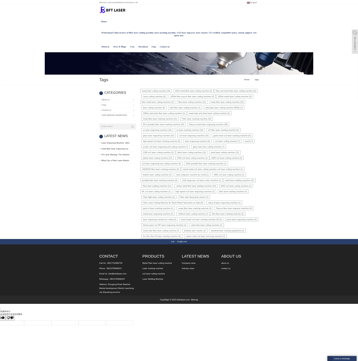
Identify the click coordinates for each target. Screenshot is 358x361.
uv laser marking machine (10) (189, 130)
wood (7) (249, 141)
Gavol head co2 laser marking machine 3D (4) (201, 219)
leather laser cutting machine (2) (157, 175)
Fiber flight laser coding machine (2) (159, 197)
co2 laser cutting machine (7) (227, 141)
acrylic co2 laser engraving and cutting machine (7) (165, 147)
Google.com (182, 242)
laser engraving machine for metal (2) (159, 219)
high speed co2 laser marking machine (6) (161, 141)
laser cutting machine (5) (154, 107)
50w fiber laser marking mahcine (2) (228, 214)
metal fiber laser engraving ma (114, 149)
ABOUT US (231, 256)
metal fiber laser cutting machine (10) (227, 102)
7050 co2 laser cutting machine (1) (192, 158)
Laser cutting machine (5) (154, 96)
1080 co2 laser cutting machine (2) (226, 158)
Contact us (165, 47)
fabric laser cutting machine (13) (191, 152)
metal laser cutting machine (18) (156, 91)
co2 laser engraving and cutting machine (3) (161, 163)
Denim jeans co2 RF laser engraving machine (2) (164, 225)
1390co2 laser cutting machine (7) (193, 214)
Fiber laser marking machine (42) (196, 119)
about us (225, 263)
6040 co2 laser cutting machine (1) (236, 186)
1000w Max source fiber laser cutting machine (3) (192, 96)
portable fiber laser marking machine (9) (159, 180)
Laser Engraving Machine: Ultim (115, 143)
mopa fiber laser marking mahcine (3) (194, 208)
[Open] (355, 42)
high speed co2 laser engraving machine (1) (195, 191)
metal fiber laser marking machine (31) (160, 119)
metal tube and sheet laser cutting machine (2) (209, 113)
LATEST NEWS (195, 256)
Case (132, 47)
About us (105, 47)
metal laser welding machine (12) (239, 180)
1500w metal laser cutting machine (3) (235, 96)
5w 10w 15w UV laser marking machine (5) (162, 236)
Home (104, 21)
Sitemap (194, 300)
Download (143, 47)
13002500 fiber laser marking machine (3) (160, 169)
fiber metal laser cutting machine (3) (158, 102)
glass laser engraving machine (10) (158, 135)
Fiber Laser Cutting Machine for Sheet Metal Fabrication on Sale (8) (173, 203)
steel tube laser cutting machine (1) (206, 225)
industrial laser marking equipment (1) (227, 230)
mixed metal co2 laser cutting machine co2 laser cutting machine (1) (213, 169)
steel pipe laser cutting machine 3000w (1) (224, 107)
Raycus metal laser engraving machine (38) (208, 124)
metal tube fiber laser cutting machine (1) (161, 230)
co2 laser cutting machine (153, 274)
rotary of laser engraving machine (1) (224, 203)
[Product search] (132, 127)
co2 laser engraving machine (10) (194, 135)
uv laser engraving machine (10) (157, 130)
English (253, 2)
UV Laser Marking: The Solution (115, 154)
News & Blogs (119, 47)
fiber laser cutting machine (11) (192, 102)
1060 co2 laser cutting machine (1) (229, 175)
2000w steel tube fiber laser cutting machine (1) (164, 113)
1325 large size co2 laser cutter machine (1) (201, 180)
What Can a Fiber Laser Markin (115, 160)
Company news (189, 263)
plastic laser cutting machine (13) (157, 158)
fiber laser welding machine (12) (157, 186)
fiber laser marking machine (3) (233, 191)
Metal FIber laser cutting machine (157, 263)
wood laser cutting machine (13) (225, 152)
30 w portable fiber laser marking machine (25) (163, 124)
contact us (225, 268)
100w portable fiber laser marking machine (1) (206, 163)
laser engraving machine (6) (197, 141)
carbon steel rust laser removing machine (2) (205, 236)
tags (256, 79)
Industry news (188, 268)
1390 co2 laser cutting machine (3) (158, 152)
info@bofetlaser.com (117, 274)
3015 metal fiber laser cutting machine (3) (193, 91)
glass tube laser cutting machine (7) (208, 147)
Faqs (154, 47)
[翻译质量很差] (10, 318)
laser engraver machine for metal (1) (192, 175)
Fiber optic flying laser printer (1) (194, 197)
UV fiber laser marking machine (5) (223, 130)
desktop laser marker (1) (195, 230)
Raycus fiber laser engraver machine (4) (234, 208)
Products (153, 256)
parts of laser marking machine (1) (158, 208)
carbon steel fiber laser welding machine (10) (196, 186)
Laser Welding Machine (152, 279)
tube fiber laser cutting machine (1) (185, 107)
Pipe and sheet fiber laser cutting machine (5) (236, 91)
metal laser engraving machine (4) (158, 214)
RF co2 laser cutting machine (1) (156, 191)
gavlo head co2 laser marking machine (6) (232, 135)
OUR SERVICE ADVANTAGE (114, 115)
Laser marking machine (152, 268)
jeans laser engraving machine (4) (242, 219)
